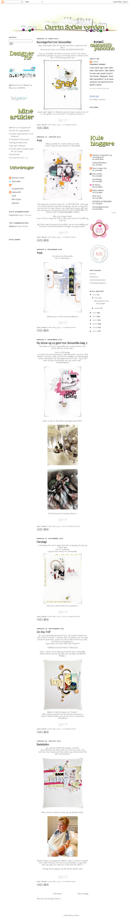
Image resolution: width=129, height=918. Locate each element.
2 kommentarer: (69, 327)
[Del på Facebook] (45, 128)
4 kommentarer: (69, 237)
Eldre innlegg (83, 894)
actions (93, 274)
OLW (14, 196)
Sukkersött (16, 192)
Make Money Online (71, 915)
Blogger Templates (25, 215)
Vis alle (113, 212)
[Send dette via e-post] (38, 128)
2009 (95, 324)
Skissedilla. (80, 652)
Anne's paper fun (99, 168)
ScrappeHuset (18, 189)
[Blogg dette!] (40, 128)
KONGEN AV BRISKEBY (102, 202)
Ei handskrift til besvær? (19, 140)
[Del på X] (42, 128)
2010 (94, 320)
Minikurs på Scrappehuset (20, 128)
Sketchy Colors (18, 178)
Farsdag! (42, 542)
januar (97, 308)
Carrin (95, 62)
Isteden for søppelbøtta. (19, 131)
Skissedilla (16, 182)
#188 (39, 253)
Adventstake (14, 155)
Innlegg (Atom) (54, 899)
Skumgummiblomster (18, 143)
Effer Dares (16, 200)
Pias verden (97, 174)
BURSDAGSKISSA (76, 50)
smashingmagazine (98, 283)
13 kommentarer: (69, 125)
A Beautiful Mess (99, 163)
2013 (94, 295)
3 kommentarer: (69, 729)
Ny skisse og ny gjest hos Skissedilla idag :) (62, 343)
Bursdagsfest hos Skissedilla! (54, 42)
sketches (15, 203)
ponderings (97, 179)
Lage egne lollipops (17, 146)
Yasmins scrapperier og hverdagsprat (102, 156)
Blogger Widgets (22, 226)
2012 (94, 313)
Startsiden (57, 894)
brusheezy (94, 277)
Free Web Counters (98, 100)
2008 (95, 327)
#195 (39, 140)
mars (97, 298)
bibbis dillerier (98, 191)
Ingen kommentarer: (71, 526)
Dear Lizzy (96, 196)
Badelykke (43, 744)
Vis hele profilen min (99, 88)
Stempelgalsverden (100, 207)
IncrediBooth (72, 317)
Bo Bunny (96, 185)
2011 (94, 316)
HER (58, 348)
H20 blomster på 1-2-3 (18, 158)
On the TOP (44, 632)
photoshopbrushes (98, 280)
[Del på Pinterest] (47, 128)
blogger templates (56, 915)
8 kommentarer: (69, 881)
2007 (95, 331)
